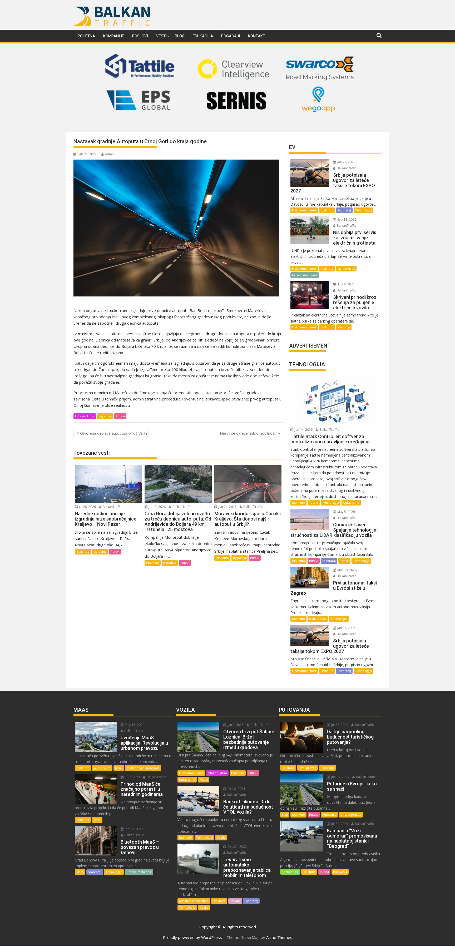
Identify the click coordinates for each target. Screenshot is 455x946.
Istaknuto (82, 551)
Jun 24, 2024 (339, 777)
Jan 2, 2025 (235, 724)
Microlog (344, 327)
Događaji (230, 36)
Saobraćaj (344, 210)
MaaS (118, 768)
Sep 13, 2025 (346, 219)
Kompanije (113, 36)
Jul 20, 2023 (339, 823)
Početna (86, 36)
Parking (235, 901)
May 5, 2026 (346, 511)
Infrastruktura (85, 416)
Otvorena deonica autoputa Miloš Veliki (113, 433)
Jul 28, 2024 (339, 724)
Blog (180, 36)
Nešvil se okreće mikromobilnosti (248, 433)
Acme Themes (279, 937)
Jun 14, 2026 (303, 429)
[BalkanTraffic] (227, 125)
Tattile (313, 502)
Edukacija (203, 36)
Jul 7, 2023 (132, 777)
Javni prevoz (346, 268)
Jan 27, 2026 (346, 162)
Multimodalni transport (143, 768)
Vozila (203, 779)
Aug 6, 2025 (346, 284)
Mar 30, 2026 (347, 570)
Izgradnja (105, 416)
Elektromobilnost (304, 210)
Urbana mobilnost (304, 275)
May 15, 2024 (134, 724)
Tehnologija (363, 210)
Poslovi (140, 36)
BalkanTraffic (112, 506)
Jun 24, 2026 (227, 506)
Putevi (120, 416)
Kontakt (256, 36)
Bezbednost (290, 872)
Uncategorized (350, 814)
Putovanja (327, 768)
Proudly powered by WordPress (192, 937)
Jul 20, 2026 (87, 506)
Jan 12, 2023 (133, 829)
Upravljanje (351, 502)
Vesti (161, 36)
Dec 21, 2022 (237, 846)
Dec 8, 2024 (236, 788)
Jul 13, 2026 (157, 506)
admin (110, 154)
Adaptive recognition (194, 901)
